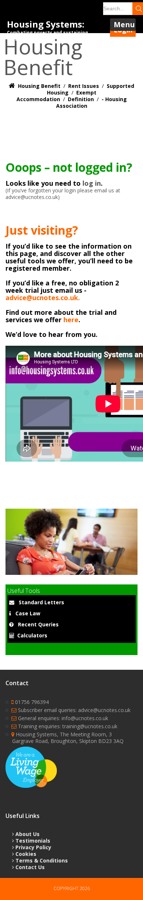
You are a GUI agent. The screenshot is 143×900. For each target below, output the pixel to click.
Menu (124, 24)
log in (91, 183)
